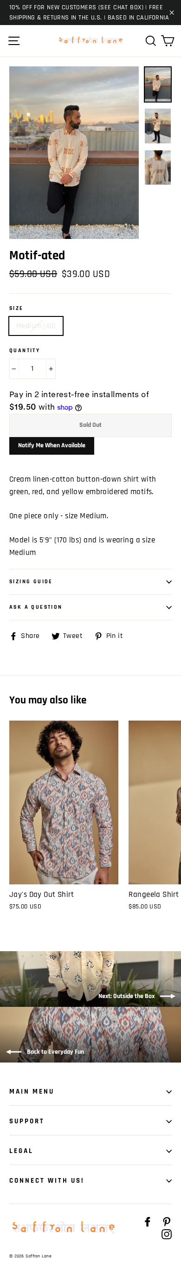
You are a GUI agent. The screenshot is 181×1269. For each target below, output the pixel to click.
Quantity (24, 351)
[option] (74, 152)
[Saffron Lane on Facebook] (147, 1222)
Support (27, 1121)
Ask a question (36, 607)
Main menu (31, 1091)
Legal (21, 1151)
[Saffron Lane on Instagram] (167, 1234)
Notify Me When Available (51, 445)
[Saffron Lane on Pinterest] (167, 1222)
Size (16, 308)
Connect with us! (46, 1180)
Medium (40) (36, 326)
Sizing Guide (31, 581)
